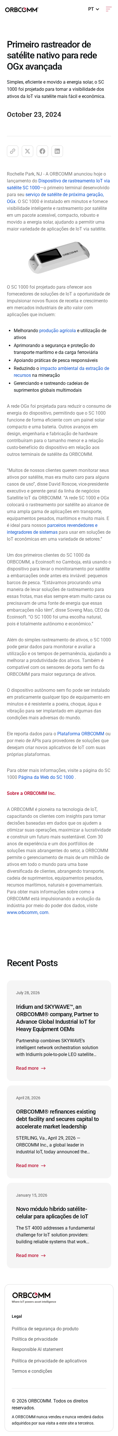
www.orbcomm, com (27, 912)
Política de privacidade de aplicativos (49, 1361)
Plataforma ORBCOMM (80, 733)
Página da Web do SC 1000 (46, 777)
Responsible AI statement (37, 1349)
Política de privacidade (35, 1339)
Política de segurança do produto (45, 1328)
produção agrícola (57, 330)
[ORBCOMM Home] (34, 1297)
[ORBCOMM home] (22, 9)
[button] (94, 9)
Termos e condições (32, 1371)
